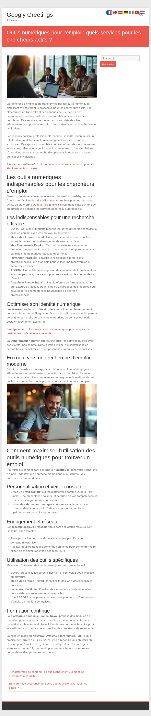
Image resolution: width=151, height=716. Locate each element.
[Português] (136, 12)
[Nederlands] (142, 12)
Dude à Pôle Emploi (45, 204)
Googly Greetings (30, 14)
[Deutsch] (125, 12)
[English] (114, 12)
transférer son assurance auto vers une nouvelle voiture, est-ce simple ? (47, 685)
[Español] (120, 12)
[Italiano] (131, 12)
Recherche (108, 64)
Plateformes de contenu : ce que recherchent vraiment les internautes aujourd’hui (46, 673)
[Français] (109, 12)
